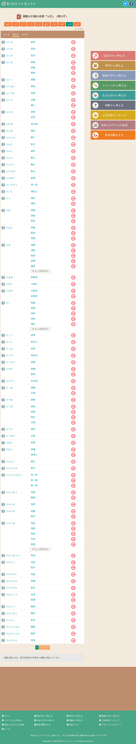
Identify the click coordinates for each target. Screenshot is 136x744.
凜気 (33, 250)
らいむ (9, 112)
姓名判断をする (114, 135)
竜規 (33, 544)
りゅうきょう (13, 555)
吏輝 (33, 261)
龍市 (33, 468)
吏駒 (33, 308)
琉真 (33, 640)
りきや (9, 291)
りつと (9, 429)
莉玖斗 (34, 342)
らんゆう (10, 178)
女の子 (25, 34)
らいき (9, 62)
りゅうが (10, 511)
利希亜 (34, 277)
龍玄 (33, 587)
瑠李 (33, 533)
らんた (9, 144)
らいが (9, 55)
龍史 (33, 620)
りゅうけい (11, 574)
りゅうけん (11, 581)
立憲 (33, 436)
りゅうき (10, 523)
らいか (9, 49)
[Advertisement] (113, 30)
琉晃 (33, 594)
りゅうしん (11, 640)
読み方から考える (114, 55)
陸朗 (33, 362)
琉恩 (33, 238)
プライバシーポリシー (111, 724)
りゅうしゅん (13, 627)
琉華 (33, 504)
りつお (9, 399)
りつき (9, 406)
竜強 (33, 555)
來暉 (33, 62)
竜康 (33, 600)
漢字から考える (114, 65)
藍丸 (33, 171)
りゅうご (10, 606)
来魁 (33, 67)
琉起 (33, 523)
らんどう (10, 164)
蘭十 (33, 137)
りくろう (10, 362)
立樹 (33, 393)
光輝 (33, 100)
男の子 (16, 34)
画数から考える (114, 105)
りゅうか (10, 504)
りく (8, 303)
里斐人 (34, 454)
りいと (9, 191)
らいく (9, 79)
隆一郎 (34, 485)
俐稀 (33, 245)
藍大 (33, 144)
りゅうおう (11, 492)
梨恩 (33, 233)
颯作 (33, 613)
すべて (7, 34)
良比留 (34, 124)
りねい (9, 442)
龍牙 (33, 516)
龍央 (33, 221)
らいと (9, 100)
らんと (9, 151)
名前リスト (74, 724)
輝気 (33, 73)
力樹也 (34, 291)
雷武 (33, 117)
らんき (9, 130)
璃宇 (33, 198)
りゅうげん (11, 587)
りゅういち (11, 468)
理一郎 (34, 184)
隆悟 (33, 606)
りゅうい (10, 461)
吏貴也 (34, 296)
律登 (33, 429)
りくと (9, 342)
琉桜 (33, 492)
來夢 (33, 112)
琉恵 (33, 574)
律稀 (33, 387)
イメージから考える (114, 85)
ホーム (7, 716)
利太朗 (34, 381)
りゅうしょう (13, 633)
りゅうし (10, 620)
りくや (9, 355)
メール (7, 729)
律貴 (33, 412)
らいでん (10, 93)
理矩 (33, 318)
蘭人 (33, 157)
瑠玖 (33, 324)
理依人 (34, 191)
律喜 (33, 406)
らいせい (10, 86)
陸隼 (33, 348)
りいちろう (11, 184)
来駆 (33, 79)
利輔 (33, 369)
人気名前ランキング (114, 115)
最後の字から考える (114, 75)
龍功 (33, 567)
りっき (9, 387)
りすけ (9, 369)
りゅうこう (11, 594)
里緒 (33, 215)
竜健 (33, 581)
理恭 (33, 313)
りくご (9, 335)
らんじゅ (10, 137)
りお (8, 210)
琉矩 (33, 562)
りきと (9, 284)
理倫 (33, 449)
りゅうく (10, 562)
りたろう (10, 381)
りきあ (9, 277)
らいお (9, 42)
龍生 (33, 461)
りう (8, 198)
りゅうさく (11, 613)
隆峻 (33, 627)
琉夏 (33, 511)
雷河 (33, 55)
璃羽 (33, 203)
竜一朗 (34, 480)
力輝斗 (34, 284)
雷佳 (33, 49)
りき (8, 245)
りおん (9, 227)
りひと (9, 449)
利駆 (33, 303)
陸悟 (33, 335)
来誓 (33, 86)
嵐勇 (33, 178)
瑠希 (33, 528)
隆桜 (33, 497)
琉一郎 (34, 475)
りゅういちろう (14, 475)
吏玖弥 (34, 355)
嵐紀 (33, 130)
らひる (9, 124)
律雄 (33, 399)
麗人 (33, 105)
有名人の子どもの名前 (114, 125)
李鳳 (33, 227)
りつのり (10, 436)
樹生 (33, 417)
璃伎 (33, 266)
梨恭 (33, 374)
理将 (33, 210)
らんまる (10, 171)
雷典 (33, 93)
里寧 (33, 442)
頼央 (33, 42)
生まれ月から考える (114, 95)
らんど (9, 157)
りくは (9, 348)
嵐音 (33, 151)
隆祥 (33, 633)
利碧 (33, 255)
